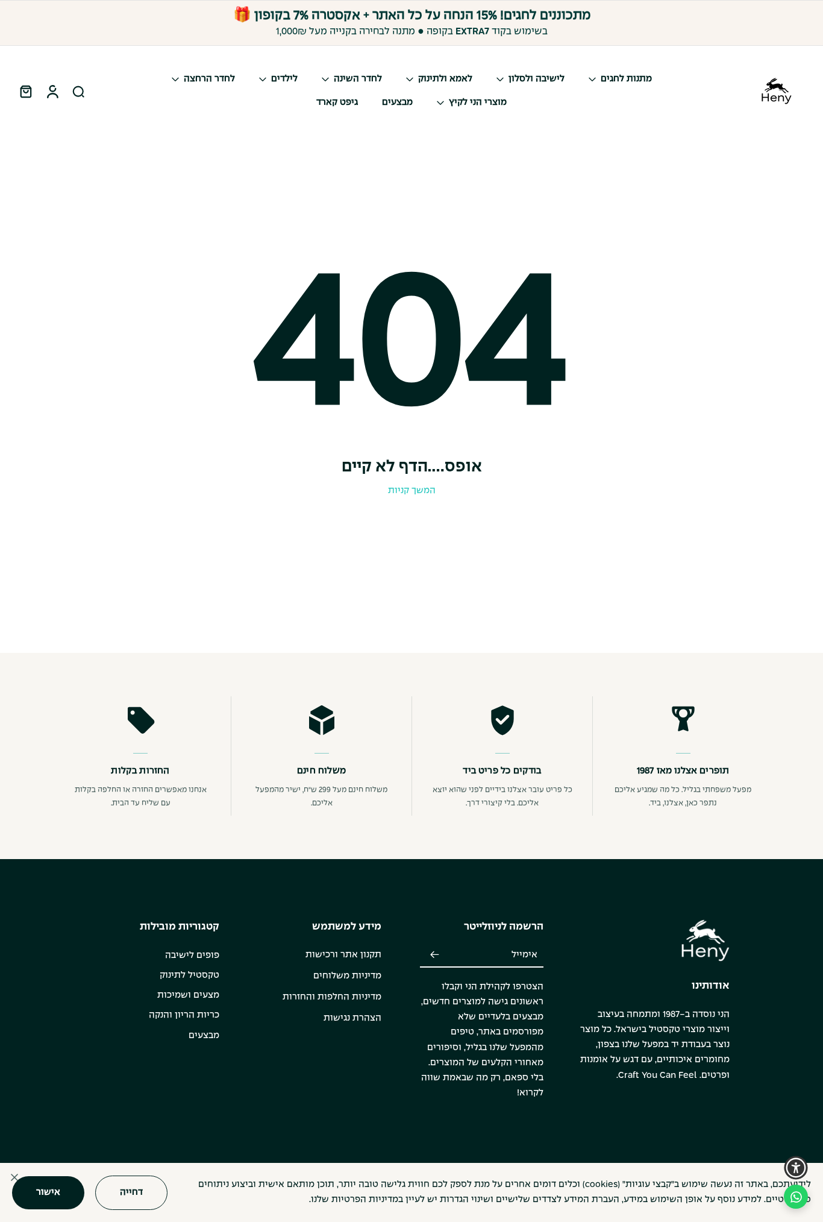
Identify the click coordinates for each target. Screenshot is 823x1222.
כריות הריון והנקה (184, 1015)
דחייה (131, 1192)
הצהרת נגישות (352, 1018)
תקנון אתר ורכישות (343, 955)
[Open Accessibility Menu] (796, 1168)
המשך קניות (412, 491)
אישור (48, 1192)
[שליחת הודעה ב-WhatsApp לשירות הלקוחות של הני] (796, 1197)
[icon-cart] (25, 91)
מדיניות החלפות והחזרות (332, 997)
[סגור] (14, 1177)
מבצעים (204, 1035)
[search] (78, 91)
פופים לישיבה (192, 955)
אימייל (524, 955)
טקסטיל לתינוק (189, 975)
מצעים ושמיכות (188, 995)
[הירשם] (434, 955)
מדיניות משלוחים (347, 976)
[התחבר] (52, 91)
